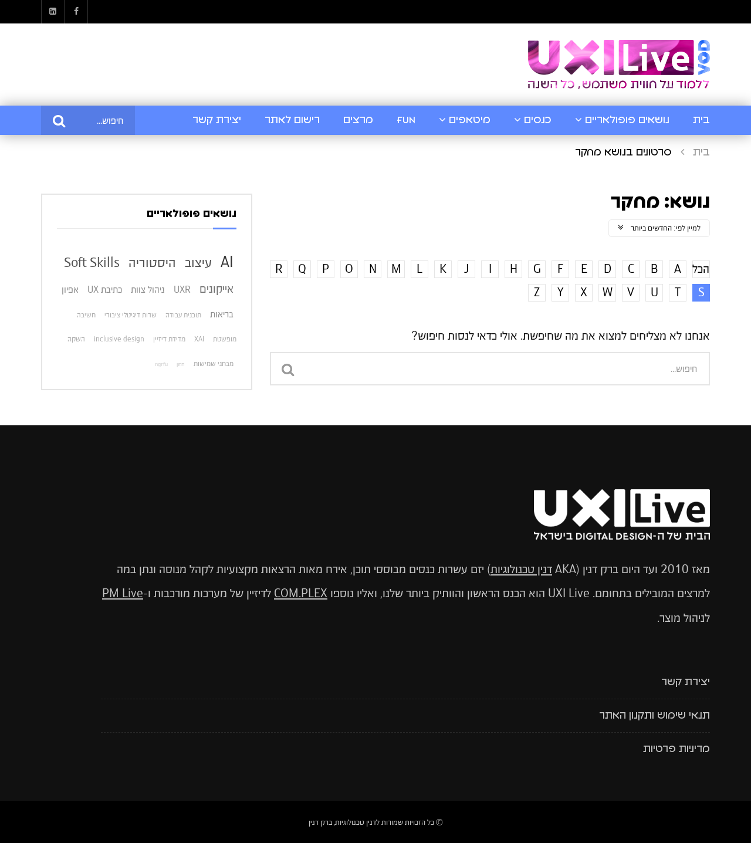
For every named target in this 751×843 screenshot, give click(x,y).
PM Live (122, 593)
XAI (199, 339)
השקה (76, 339)
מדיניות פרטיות (676, 749)
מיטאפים (469, 120)
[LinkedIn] (53, 11)
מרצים (358, 120)
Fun (406, 120)
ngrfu (161, 364)
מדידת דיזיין (169, 339)
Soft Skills (92, 262)
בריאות (222, 314)
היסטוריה (152, 262)
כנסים (538, 120)
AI (227, 261)
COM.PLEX (300, 593)
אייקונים (216, 289)
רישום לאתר (292, 120)
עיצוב (198, 262)
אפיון (70, 289)
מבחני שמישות (214, 363)
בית (701, 120)
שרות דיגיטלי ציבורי (130, 315)
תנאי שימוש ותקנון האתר (654, 715)
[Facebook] (76, 11)
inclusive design (119, 339)
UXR (182, 289)
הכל (700, 269)
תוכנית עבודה (183, 315)
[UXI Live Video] (619, 65)
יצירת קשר (216, 120)
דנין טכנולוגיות (521, 569)
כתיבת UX (104, 289)
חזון (181, 364)
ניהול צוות (148, 289)
